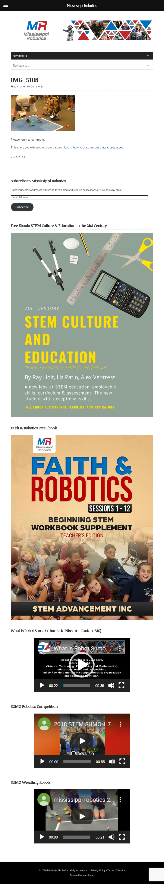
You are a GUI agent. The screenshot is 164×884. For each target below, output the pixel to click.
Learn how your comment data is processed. (94, 147)
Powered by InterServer (82, 875)
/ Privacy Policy (97, 870)
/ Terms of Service (115, 870)
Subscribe (22, 207)
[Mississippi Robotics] (82, 40)
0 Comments (35, 86)
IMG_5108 (24, 79)
